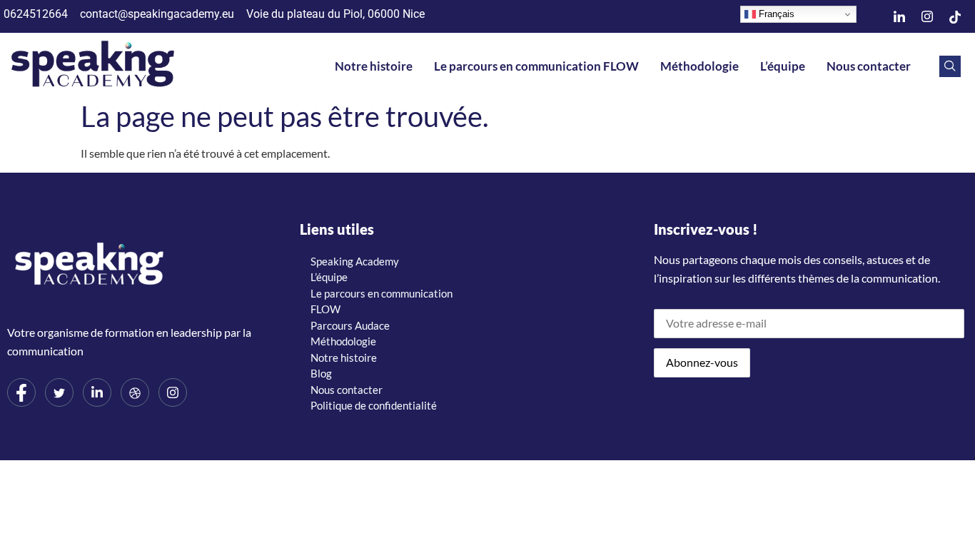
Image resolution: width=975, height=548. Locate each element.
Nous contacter (869, 66)
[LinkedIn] (899, 16)
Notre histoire (374, 66)
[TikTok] (955, 16)
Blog (321, 373)
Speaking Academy (354, 261)
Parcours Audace (350, 325)
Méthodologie (699, 66)
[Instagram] (927, 16)
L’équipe (782, 66)
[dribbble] (135, 392)
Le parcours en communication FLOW (536, 66)
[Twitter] (59, 392)
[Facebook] (21, 392)
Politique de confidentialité (373, 405)
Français (775, 14)
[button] (950, 66)
